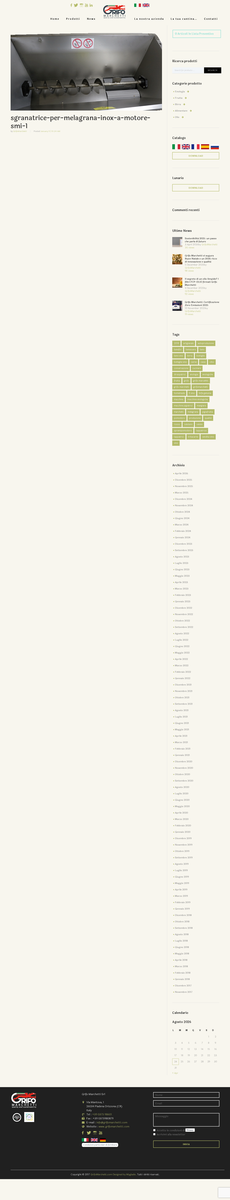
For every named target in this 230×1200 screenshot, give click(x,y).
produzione (195, 418)
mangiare (201, 405)
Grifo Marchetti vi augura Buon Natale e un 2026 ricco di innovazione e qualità (201, 258)
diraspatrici (180, 374)
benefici (178, 349)
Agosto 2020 (182, 787)
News (91, 19)
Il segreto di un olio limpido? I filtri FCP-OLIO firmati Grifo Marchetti (202, 282)
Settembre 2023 (184, 550)
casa (203, 362)
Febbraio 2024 (183, 531)
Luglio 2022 (181, 640)
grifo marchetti (181, 387)
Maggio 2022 (182, 652)
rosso (177, 424)
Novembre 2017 (183, 992)
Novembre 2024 (184, 505)
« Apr (175, 1073)
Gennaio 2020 (182, 832)
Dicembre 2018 (183, 915)
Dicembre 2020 (183, 761)
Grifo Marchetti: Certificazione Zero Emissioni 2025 (202, 303)
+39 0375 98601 (102, 1114)
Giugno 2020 (182, 800)
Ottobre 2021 (182, 697)
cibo (212, 362)
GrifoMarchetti (20, 131)
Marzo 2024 (181, 524)
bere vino (178, 355)
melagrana (193, 412)
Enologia (180, 91)
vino (176, 443)
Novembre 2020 (184, 768)
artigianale (188, 343)
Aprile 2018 (181, 960)
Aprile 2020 (181, 813)
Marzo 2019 (181, 896)
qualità (208, 418)
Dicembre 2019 (183, 838)
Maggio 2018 (182, 953)
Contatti (211, 19)
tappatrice (201, 430)
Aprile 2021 (181, 736)
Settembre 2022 (184, 627)
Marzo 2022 (181, 665)
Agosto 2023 (182, 556)
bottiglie (200, 355)
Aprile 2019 (181, 889)
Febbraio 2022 (183, 672)
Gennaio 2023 (182, 601)
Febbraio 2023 (183, 595)
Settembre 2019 (184, 857)
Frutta (178, 98)
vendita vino (208, 437)
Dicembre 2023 (183, 544)
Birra (178, 104)
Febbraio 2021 (182, 749)
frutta (177, 380)
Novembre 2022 (184, 614)
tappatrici (179, 437)
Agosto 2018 (182, 934)
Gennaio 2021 (182, 755)
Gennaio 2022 (182, 678)
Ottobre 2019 (182, 851)
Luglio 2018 (181, 941)
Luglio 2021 (181, 717)
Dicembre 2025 (183, 480)
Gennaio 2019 (182, 909)
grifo (186, 380)
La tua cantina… (184, 19)
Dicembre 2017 (183, 985)
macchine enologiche (197, 399)
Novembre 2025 (184, 486)
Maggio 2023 (182, 576)
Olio (177, 117)
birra (189, 355)
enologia (194, 374)
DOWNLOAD (196, 156)
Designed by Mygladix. (125, 1174)
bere (202, 349)
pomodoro (179, 418)
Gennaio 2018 (182, 979)
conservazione (181, 368)
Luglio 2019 (181, 870)
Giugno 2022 (182, 646)
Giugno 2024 (182, 518)
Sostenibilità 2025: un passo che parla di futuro (201, 240)
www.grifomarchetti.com (114, 1126)
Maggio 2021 (182, 729)
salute (199, 424)
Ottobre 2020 (182, 774)
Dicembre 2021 (183, 685)
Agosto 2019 (182, 864)
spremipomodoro (183, 430)
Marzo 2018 (181, 966)
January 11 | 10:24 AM (50, 131)
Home (54, 19)
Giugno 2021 (182, 723)
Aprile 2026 (181, 473)
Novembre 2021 (183, 691)
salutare (188, 424)
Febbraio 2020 (183, 825)
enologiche (207, 374)
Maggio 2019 (182, 883)
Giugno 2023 (182, 569)
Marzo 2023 (181, 588)
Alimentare (181, 111)
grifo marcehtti (200, 380)
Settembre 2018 (184, 928)
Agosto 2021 (182, 710)
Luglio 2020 (181, 793)
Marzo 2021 (181, 742)
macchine (178, 399)
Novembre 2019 (183, 845)
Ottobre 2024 (182, 512)
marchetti (179, 412)
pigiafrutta (207, 412)
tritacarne (193, 437)
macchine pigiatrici (183, 405)
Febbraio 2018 (182, 973)
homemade (179, 393)
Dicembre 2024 (183, 499)
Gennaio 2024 (182, 537)
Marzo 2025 (181, 492)
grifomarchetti (200, 387)
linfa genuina (205, 393)
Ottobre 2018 (182, 921)
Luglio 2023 (181, 563)
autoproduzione (206, 343)
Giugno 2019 (182, 877)
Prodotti (73, 19)
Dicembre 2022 (183, 608)
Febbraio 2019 (182, 902)
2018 (176, 343)
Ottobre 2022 (182, 620)
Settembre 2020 (184, 781)
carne (193, 362)
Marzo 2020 (182, 819)
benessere (191, 349)
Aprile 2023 (181, 582)
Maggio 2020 (182, 806)
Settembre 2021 (184, 704)
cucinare (196, 368)
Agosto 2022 (182, 633)
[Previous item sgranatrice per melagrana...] (48, 68)
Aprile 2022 (181, 659)
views (189, 247)
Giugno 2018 (182, 947)
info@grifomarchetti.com (111, 1122)
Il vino (192, 393)
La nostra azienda (149, 19)
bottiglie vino (180, 362)
